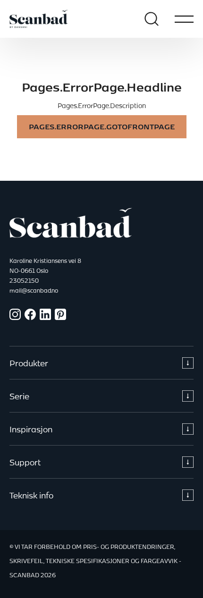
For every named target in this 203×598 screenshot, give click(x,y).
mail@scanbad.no (33, 290)
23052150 (24, 280)
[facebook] (30, 317)
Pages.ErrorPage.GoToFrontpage (102, 127)
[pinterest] (60, 317)
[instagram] (15, 317)
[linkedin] (45, 317)
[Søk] (151, 19)
